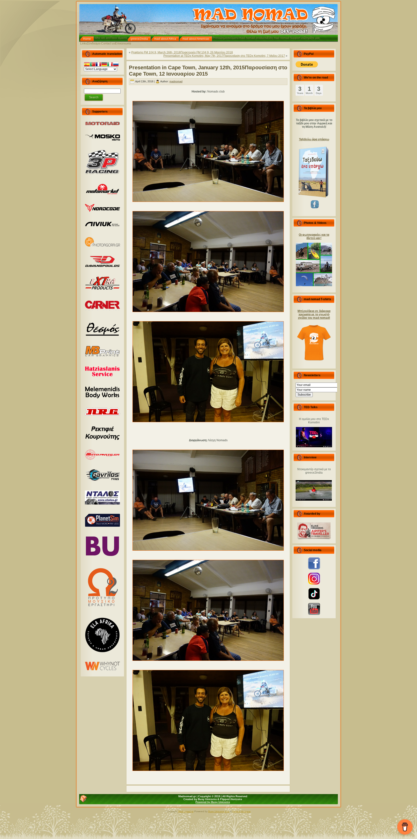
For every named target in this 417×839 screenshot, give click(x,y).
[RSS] (83, 799)
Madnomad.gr (186, 811)
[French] (98, 64)
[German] (104, 64)
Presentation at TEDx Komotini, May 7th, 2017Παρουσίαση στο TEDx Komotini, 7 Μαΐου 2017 (224, 55)
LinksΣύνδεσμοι (90, 43)
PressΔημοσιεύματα (226, 38)
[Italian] (110, 64)
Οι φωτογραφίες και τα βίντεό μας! (314, 236)
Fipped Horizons (241, 811)
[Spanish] (87, 64)
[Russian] (116, 64)
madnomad (175, 81)
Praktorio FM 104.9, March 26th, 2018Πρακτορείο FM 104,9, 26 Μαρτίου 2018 (182, 52)
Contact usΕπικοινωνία (116, 43)
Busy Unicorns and (219, 811)
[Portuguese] (93, 64)
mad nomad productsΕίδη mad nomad (264, 38)
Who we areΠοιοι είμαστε (110, 38)
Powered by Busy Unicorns (212, 802)
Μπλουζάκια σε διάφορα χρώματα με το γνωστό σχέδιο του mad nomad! (314, 314)
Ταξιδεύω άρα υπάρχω (314, 139)
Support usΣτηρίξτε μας (305, 38)
